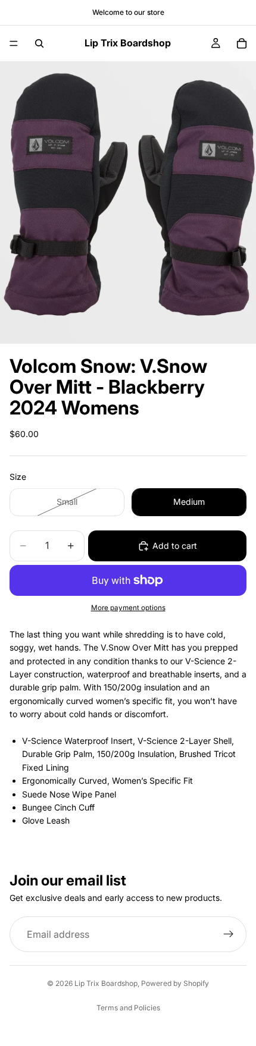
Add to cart (174, 546)
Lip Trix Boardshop (106, 983)
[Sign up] (228, 934)
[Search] (39, 43)
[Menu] (13, 43)
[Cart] (242, 43)
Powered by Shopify (175, 983)
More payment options (128, 608)
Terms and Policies (128, 1007)
